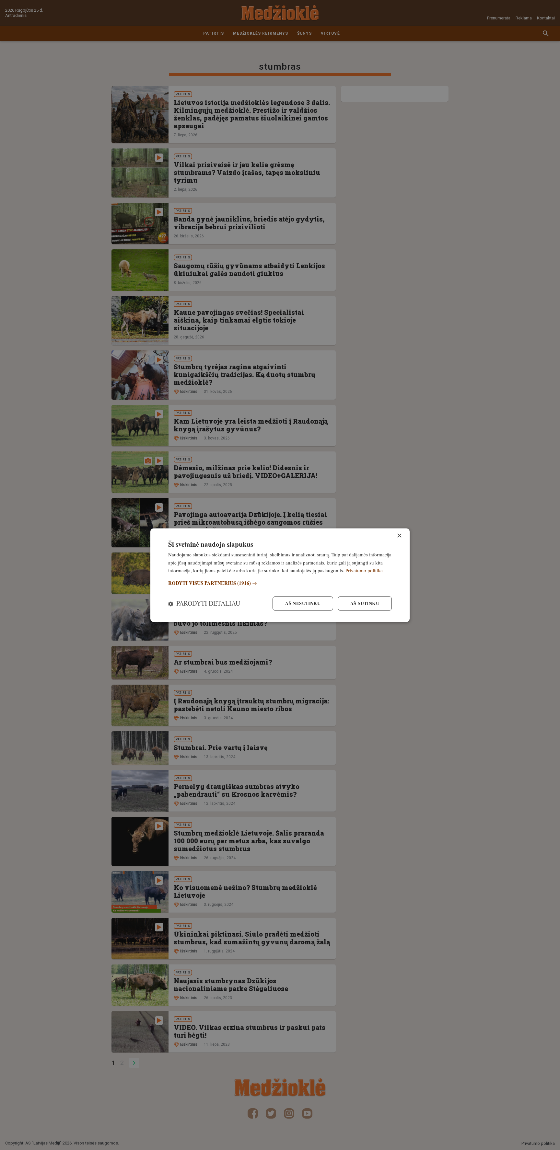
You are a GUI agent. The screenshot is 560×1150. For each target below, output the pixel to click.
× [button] (399, 535)
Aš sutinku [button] (364, 603)
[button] (280, 583)
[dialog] (280, 575)
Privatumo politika (364, 570)
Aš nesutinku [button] (303, 603)
